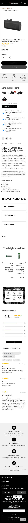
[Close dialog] (25, 495)
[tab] (16, 348)
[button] (2, 3)
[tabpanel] (14, 382)
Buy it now (14, 67)
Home (3, 8)
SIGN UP (14, 514)
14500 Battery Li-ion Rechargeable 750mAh (20, 269)
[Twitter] (6, 138)
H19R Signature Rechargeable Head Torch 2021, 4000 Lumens (15, 118)
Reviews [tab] (6, 348)
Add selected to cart (9, 106)
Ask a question (10, 342)
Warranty (12, 143)
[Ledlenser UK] (14, 3)
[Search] (21, 3)
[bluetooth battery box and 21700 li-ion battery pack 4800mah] (12, 24)
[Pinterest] (10, 138)
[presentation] (3, 262)
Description (4, 143)
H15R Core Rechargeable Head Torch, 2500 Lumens (13, 129)
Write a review (18, 342)
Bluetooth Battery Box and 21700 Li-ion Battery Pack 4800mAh (14, 112)
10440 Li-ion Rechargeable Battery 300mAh (9, 268)
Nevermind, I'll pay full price (14, 517)
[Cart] (24, 3)
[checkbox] (16, 360)
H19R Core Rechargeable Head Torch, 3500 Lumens (13, 124)
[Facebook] (3, 138)
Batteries (8, 8)
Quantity (4, 54)
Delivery (19, 143)
